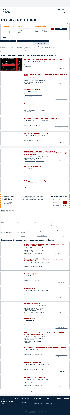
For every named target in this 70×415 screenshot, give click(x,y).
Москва (19, 32)
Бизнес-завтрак (44, 31)
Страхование (21, 51)
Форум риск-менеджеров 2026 (36, 133)
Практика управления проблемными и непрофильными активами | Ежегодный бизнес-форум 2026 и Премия (45, 152)
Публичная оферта (42, 411)
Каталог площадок (50, 12)
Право (54, 234)
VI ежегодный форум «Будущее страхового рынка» (44, 59)
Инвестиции (4, 47)
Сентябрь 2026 (11, 33)
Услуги (47, 398)
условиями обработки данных (61, 205)
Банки (11, 47)
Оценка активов (29, 251)
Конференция (37, 31)
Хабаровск (20, 34)
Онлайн (21, 30)
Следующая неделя (5, 37)
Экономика (39, 236)
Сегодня (4, 31)
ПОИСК (61, 28)
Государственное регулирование (48, 47)
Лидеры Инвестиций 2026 (34, 377)
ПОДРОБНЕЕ (61, 68)
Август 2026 (11, 31)
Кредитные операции (30, 310)
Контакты (66, 12)
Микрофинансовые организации (9, 51)
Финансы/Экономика (30, 67)
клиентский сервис (38, 338)
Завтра (4, 32)
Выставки (24, 402)
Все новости (61, 236)
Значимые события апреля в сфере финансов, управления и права (55, 225)
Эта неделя (5, 34)
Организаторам (39, 12)
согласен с (59, 205)
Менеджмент (39, 140)
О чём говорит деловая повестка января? (7, 224)
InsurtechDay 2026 (31, 274)
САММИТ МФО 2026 (32, 303)
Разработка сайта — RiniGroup (35, 412)
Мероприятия (29, 12)
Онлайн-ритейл (44, 236)
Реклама (60, 12)
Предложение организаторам (37, 401)
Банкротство (19, 47)
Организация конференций (49, 401)
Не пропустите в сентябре (23, 223)
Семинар (43, 30)
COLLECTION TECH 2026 (33, 89)
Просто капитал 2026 (32, 362)
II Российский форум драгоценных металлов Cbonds (45, 347)
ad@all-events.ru (4, 403)
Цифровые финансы (32, 104)
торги (42, 250)
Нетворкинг (27, 47)
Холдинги (32, 159)
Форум (36, 30)
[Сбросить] (52, 29)
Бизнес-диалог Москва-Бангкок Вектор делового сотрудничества (43, 259)
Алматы (19, 35)
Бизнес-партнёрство (30, 250)
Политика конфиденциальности (30, 411)
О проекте (21, 12)
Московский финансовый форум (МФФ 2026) (42, 118)
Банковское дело (40, 97)
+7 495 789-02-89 (7, 401)
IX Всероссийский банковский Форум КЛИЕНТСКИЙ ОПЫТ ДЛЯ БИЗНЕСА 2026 (44, 333)
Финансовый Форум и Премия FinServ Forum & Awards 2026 (45, 75)
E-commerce (39, 235)
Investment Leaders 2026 (33, 166)
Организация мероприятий (49, 404)
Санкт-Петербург (21, 33)
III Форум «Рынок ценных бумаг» (37, 181)
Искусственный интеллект (9, 235)
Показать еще (34, 391)
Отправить (65, 202)
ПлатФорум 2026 (30, 318)
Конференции (25, 400)
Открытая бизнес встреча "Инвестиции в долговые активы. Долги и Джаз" (44, 245)
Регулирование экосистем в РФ (40, 224)
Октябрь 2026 (12, 34)
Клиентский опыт (29, 339)
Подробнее (36, 238)
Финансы (36, 47)
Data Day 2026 (29, 288)
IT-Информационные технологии (33, 110)
